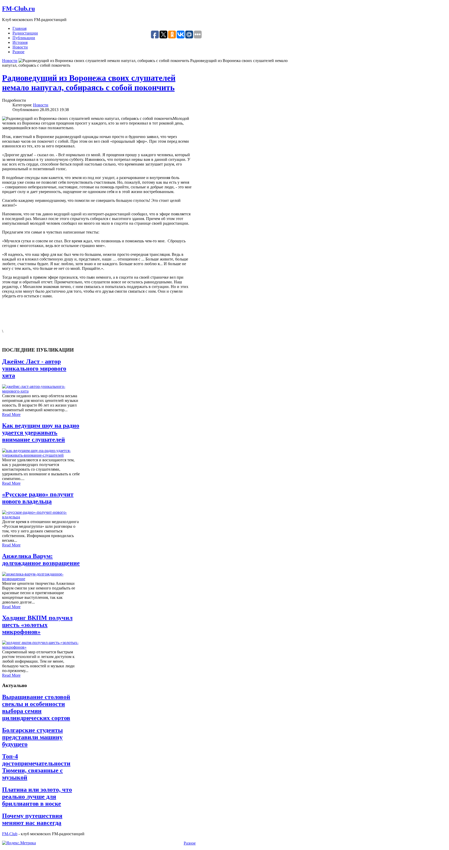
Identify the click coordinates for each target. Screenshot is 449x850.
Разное (18, 52)
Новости (20, 47)
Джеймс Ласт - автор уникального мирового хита (34, 368)
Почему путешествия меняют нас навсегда (32, 819)
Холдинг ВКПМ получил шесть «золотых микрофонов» (37, 624)
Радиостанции (25, 33)
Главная (19, 28)
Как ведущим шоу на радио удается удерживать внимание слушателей (40, 432)
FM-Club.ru (18, 8)
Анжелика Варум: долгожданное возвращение (41, 559)
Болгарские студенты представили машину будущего (32, 737)
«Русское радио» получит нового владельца (38, 498)
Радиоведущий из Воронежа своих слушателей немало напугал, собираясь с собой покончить (88, 82)
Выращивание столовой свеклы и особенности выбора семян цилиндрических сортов (36, 707)
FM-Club (9, 834)
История (20, 42)
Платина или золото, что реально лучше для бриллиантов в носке (37, 796)
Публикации (23, 38)
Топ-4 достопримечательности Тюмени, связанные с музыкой (36, 767)
